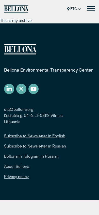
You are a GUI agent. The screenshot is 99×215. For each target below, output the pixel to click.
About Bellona (16, 166)
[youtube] (33, 89)
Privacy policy (16, 176)
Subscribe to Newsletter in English (34, 135)
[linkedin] (9, 89)
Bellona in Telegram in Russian (31, 156)
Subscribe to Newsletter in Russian (35, 146)
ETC (74, 9)
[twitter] (21, 89)
